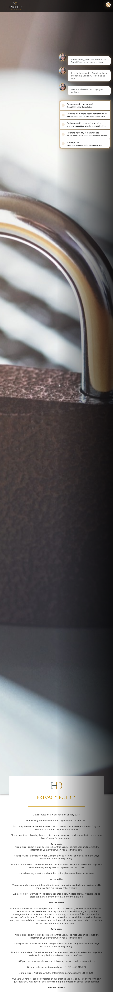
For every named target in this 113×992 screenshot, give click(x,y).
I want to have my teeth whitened (87, 134)
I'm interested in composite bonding (87, 124)
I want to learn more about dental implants (87, 114)
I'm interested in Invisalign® (80, 105)
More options (84, 143)
